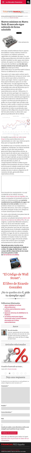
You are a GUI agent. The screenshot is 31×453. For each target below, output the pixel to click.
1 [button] (5, 373)
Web (2, 419)
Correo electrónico (6, 412)
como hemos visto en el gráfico (15, 196)
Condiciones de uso (5, 450)
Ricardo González (14, 17)
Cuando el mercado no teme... (12, 366)
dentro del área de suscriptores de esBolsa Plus (15, 219)
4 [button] (17, 373)
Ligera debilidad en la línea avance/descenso (13, 306)
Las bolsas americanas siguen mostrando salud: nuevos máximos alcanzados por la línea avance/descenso (16, 319)
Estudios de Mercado (17, 16)
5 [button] (21, 373)
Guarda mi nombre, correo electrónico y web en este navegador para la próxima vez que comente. (15, 428)
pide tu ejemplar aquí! (18, 293)
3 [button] (13, 373)
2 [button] (9, 373)
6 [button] (25, 373)
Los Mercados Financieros (14, 2)
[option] (15, 359)
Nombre (4, 406)
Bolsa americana (6, 16)
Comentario (5, 386)
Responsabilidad (15, 450)
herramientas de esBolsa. (11, 255)
